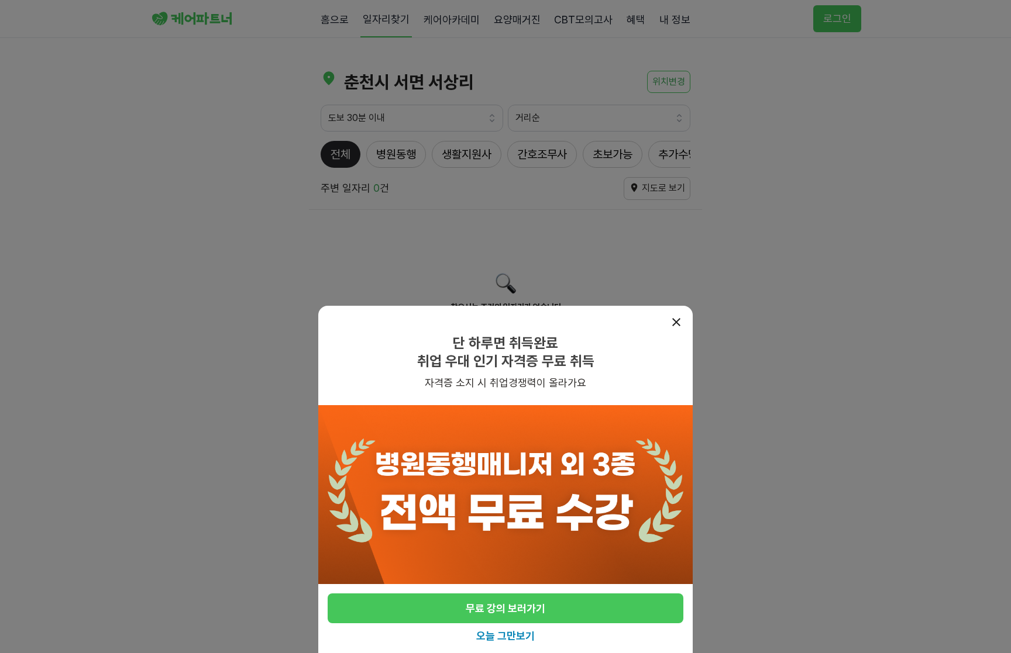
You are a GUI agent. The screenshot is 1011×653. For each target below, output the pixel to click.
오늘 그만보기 (505, 636)
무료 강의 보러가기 (505, 608)
